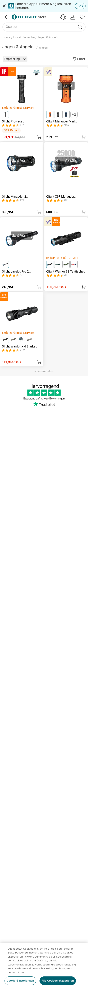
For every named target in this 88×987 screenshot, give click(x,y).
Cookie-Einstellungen (20, 980)
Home (6, 37)
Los (80, 6)
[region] (44, 965)
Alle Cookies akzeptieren (58, 980)
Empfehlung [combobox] (12, 59)
